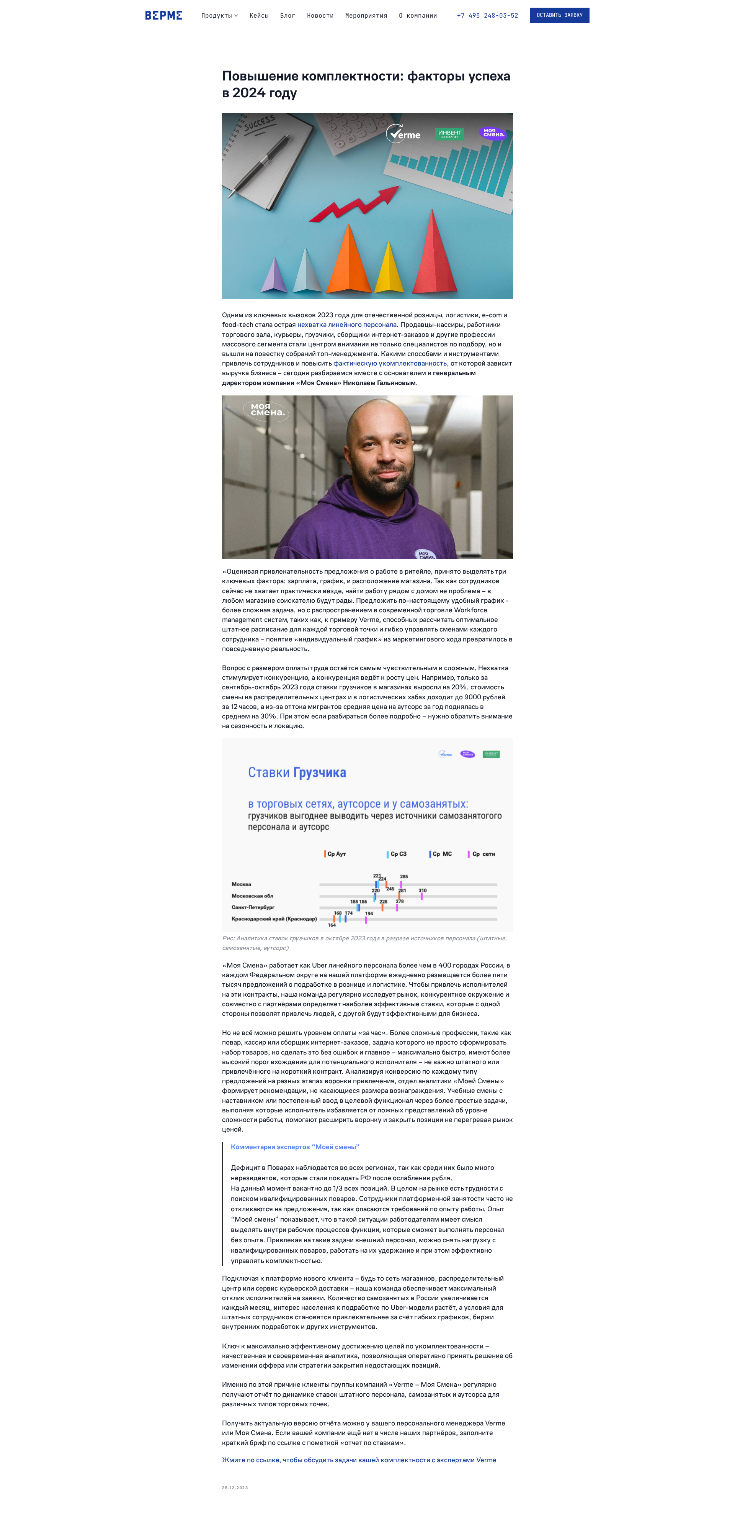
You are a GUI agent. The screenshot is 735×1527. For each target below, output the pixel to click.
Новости (320, 15)
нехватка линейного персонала (347, 324)
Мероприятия (366, 15)
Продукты (216, 15)
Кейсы (259, 15)
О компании (418, 15)
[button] (560, 15)
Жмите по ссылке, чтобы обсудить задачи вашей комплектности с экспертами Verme (359, 1460)
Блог (288, 15)
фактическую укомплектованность (390, 363)
